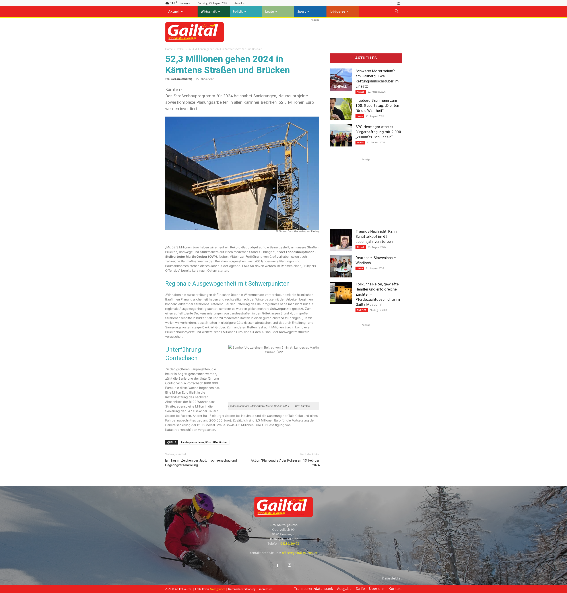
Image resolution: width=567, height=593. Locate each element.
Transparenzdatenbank (313, 589)
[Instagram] (398, 3)
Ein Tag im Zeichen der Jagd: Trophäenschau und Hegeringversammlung (201, 462)
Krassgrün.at (217, 589)
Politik (238, 11)
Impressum (265, 589)
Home (169, 49)
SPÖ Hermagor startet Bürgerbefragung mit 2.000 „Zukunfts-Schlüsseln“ (378, 132)
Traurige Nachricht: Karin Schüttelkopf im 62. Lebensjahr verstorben (376, 236)
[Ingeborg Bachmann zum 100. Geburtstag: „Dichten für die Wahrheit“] (341, 109)
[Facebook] (391, 3)
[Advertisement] (315, 32)
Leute (269, 11)
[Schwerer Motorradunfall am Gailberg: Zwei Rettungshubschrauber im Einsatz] (341, 79)
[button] (396, 12)
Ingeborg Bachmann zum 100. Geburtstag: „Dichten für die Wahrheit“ (377, 105)
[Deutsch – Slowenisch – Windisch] (341, 266)
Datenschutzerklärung (242, 589)
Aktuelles (366, 58)
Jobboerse (337, 11)
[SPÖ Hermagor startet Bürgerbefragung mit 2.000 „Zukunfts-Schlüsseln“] (341, 135)
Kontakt (395, 589)
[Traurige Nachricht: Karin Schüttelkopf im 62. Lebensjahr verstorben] (341, 240)
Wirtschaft (209, 11)
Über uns (376, 589)
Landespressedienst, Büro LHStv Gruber (204, 442)
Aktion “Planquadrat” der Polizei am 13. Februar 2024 (285, 462)
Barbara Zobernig (181, 78)
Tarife (360, 589)
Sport (301, 11)
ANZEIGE (361, 310)
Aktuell (173, 11)
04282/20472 (289, 543)
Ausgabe (344, 589)
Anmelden (240, 3)
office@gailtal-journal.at (299, 553)
